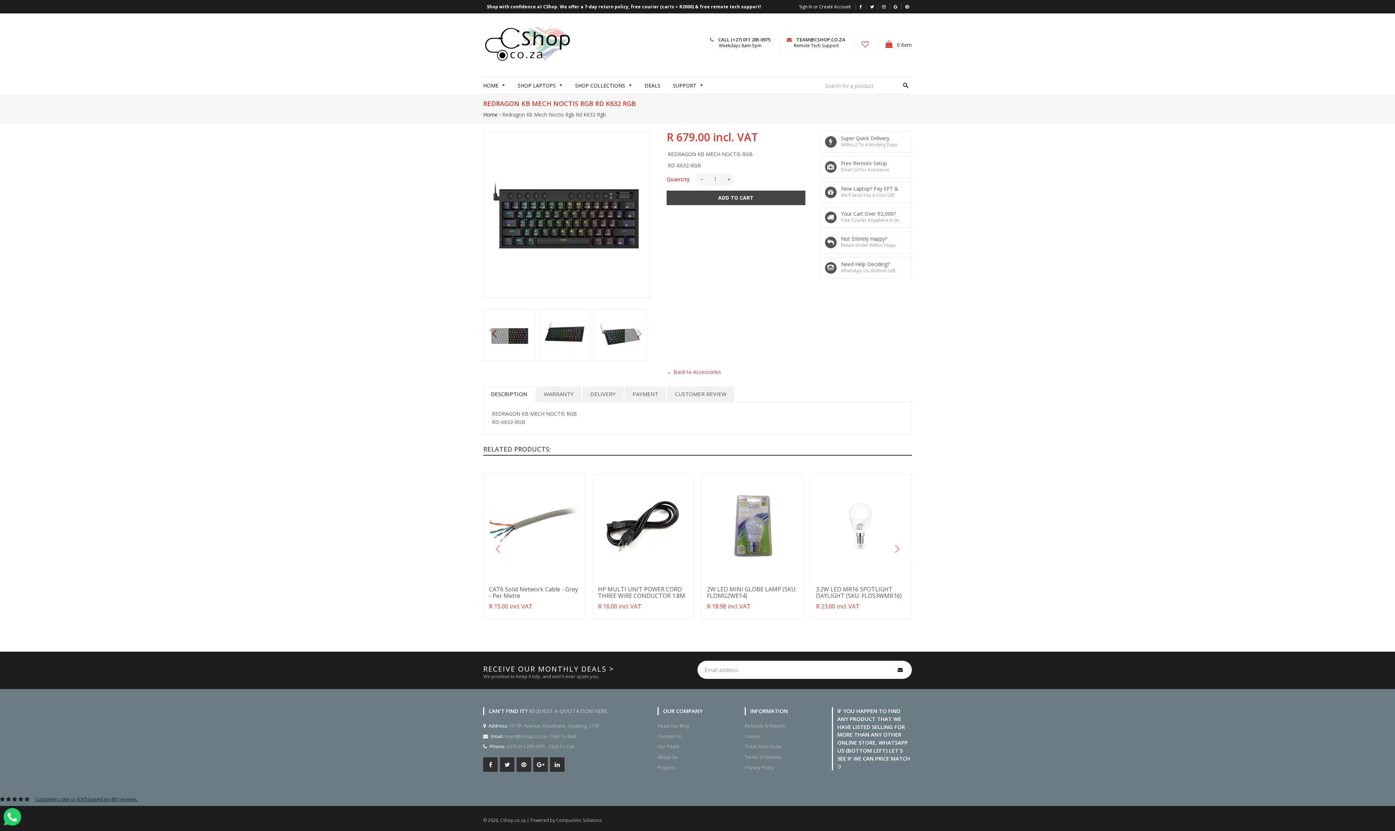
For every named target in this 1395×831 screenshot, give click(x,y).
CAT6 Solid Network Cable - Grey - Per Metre (533, 592)
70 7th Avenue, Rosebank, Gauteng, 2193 (553, 725)
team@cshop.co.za (820, 39)
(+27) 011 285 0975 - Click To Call (540, 746)
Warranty (559, 394)
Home (490, 114)
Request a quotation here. (569, 710)
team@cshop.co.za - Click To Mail (541, 736)
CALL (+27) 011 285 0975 (744, 39)
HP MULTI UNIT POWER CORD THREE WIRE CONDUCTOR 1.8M (641, 592)
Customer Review (701, 394)
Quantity (678, 179)
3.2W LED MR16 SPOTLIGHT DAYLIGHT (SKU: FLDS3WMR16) (859, 592)
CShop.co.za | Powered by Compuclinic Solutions (551, 820)
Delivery (603, 394)
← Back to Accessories (694, 371)
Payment (645, 394)
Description (509, 394)
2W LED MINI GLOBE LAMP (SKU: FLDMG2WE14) (752, 592)
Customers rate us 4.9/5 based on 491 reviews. (86, 799)
